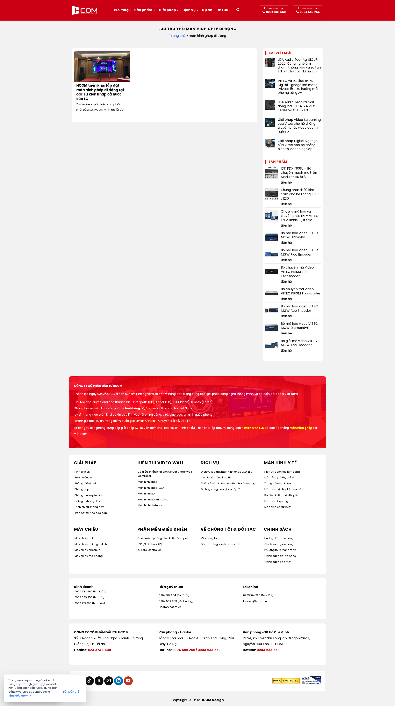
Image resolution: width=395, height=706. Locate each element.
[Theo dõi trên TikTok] (89, 680)
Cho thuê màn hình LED (216, 477)
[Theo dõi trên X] (99, 680)
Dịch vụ (189, 10)
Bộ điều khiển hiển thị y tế (281, 495)
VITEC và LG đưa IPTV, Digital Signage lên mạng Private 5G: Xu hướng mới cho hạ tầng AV (298, 87)
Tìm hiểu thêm (19, 695)
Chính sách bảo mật (277, 562)
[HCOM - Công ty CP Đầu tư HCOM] (84, 10)
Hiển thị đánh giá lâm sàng (282, 472)
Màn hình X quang (276, 501)
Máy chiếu (86, 529)
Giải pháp (167, 10)
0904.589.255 (183, 650)
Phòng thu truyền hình (88, 495)
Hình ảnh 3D (82, 472)
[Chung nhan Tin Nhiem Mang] (311, 680)
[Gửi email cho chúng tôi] (108, 680)
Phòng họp (81, 489)
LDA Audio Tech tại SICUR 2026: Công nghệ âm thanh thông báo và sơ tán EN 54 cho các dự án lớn (299, 65)
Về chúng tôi (209, 538)
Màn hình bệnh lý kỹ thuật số (283, 489)
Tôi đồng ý (71, 692)
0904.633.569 (209, 650)
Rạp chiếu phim (84, 477)
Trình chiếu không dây (89, 507)
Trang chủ (177, 36)
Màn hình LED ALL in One (153, 499)
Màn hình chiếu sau (150, 505)
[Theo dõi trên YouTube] (128, 680)
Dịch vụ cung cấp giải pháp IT (220, 489)
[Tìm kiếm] (238, 10)
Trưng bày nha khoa (277, 483)
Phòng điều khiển (86, 483)
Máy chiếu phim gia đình (90, 544)
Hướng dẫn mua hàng (279, 538)
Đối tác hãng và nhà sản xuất (220, 544)
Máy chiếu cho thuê (87, 550)
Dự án (207, 10)
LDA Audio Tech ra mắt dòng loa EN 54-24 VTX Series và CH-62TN (296, 106)
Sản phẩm (143, 10)
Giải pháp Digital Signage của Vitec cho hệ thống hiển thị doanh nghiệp (298, 145)
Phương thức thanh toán (280, 550)
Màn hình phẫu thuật (277, 507)
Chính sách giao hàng (279, 544)
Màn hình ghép (148, 482)
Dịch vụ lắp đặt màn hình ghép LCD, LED (226, 472)
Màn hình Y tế (280, 463)
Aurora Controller (149, 550)
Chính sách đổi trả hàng (280, 556)
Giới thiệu (122, 10)
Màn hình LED (146, 493)
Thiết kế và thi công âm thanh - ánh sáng (228, 483)
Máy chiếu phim (84, 538)
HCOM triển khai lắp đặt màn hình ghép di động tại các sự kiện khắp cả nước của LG (100, 92)
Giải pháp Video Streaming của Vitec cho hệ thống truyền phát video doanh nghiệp (299, 126)
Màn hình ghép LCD (151, 488)
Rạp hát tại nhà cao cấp (91, 513)
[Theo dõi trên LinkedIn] (118, 680)
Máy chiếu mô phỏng (88, 556)
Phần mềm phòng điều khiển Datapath (163, 538)
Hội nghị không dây (87, 501)
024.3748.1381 (99, 650)
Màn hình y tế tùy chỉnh (279, 477)
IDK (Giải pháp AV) (150, 544)
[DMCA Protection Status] (286, 680)
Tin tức (222, 10)
